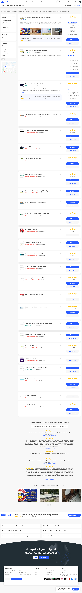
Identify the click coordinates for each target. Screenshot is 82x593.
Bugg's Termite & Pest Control (49, 479)
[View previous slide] (48, 505)
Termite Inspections (7, 20)
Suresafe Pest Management (49, 455)
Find (7, 9)
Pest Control (12, 9)
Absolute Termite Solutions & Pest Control (49, 463)
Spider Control (6, 27)
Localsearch (3, 9)
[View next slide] (50, 505)
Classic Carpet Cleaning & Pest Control (49, 448)
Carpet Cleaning (6, 22)
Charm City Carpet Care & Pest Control (49, 435)
